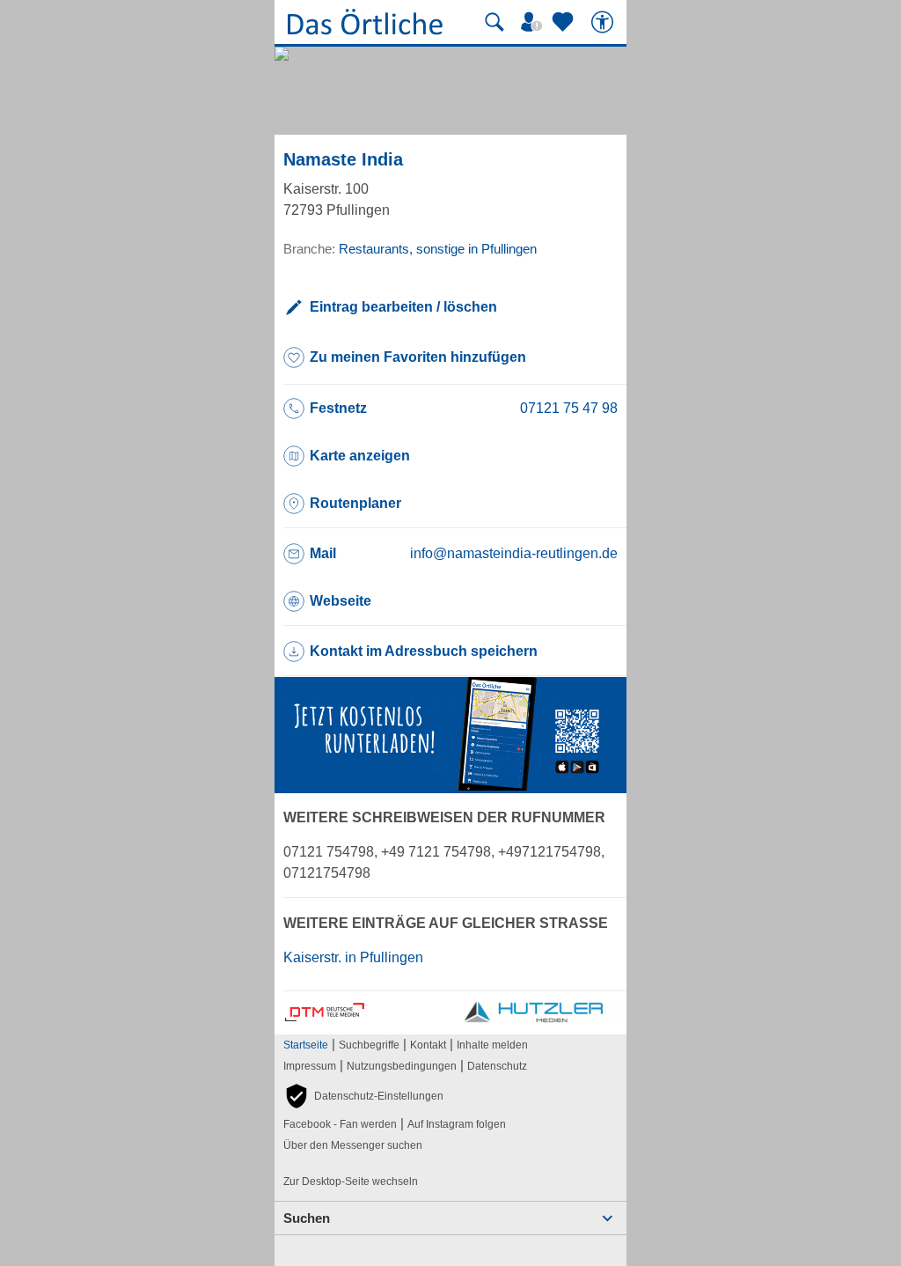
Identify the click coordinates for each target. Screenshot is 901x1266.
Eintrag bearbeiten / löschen (403, 306)
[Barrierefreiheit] (604, 22)
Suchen (306, 1218)
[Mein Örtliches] (534, 22)
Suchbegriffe (369, 1045)
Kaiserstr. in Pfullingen (353, 957)
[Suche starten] (494, 22)
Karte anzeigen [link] (360, 455)
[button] (363, 1096)
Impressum (309, 1066)
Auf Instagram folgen (456, 1124)
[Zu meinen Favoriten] (565, 22)
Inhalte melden (492, 1045)
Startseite (305, 1045)
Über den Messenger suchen (352, 1145)
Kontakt (428, 1045)
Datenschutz (497, 1066)
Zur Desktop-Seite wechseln (350, 1181)
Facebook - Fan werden (340, 1124)
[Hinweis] (450, 785)
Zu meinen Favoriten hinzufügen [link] (418, 357)
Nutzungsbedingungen (402, 1066)
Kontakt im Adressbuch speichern (424, 651)
